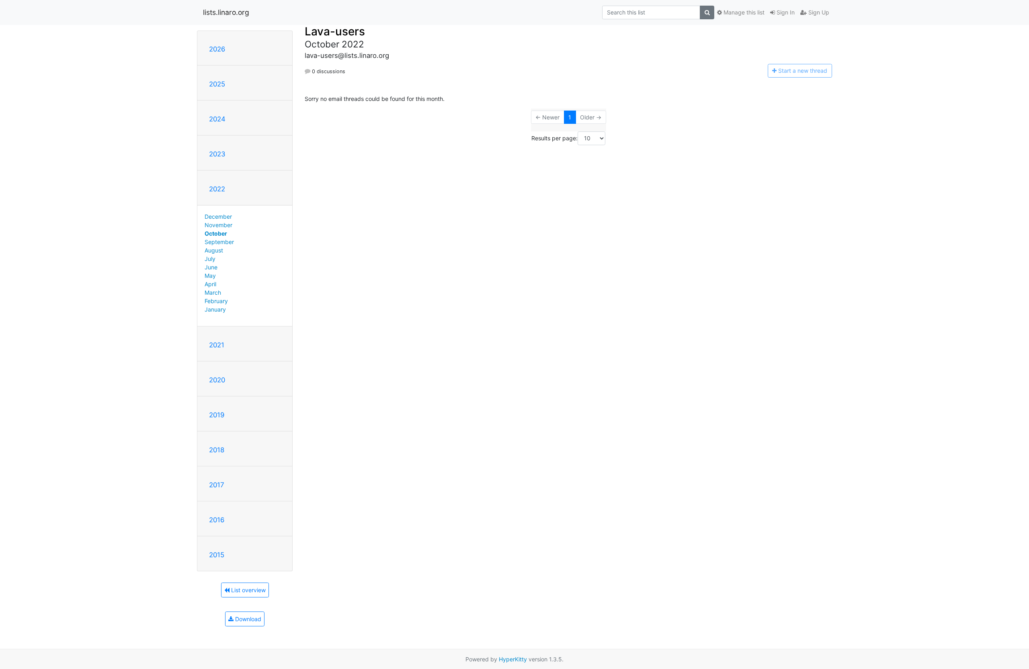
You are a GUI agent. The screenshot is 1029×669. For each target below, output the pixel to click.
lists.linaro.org (226, 12)
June (211, 267)
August (214, 250)
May (210, 275)
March (213, 292)
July (210, 258)
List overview (248, 590)
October (216, 233)
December (218, 216)
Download (247, 619)
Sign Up (818, 12)
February (216, 301)
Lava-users (335, 31)
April (210, 284)
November (218, 225)
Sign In (785, 12)
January (215, 309)
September (219, 241)
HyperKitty (513, 659)
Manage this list (743, 12)
